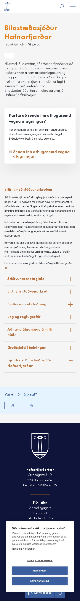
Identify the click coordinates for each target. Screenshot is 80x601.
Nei (32, 405)
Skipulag (34, 44)
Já (13, 405)
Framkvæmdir (14, 44)
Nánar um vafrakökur (23, 548)
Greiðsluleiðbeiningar (41, 349)
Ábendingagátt (40, 508)
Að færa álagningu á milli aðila (41, 332)
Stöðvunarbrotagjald (41, 280)
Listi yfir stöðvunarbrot (41, 293)
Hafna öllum (39, 570)
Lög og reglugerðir (41, 318)
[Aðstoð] (60, 593)
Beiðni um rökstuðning (41, 306)
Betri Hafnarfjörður (40, 518)
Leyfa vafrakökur (39, 581)
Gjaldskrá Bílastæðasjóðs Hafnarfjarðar (41, 363)
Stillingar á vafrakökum (40, 560)
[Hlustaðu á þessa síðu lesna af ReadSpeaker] (9, 55)
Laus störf (40, 513)
